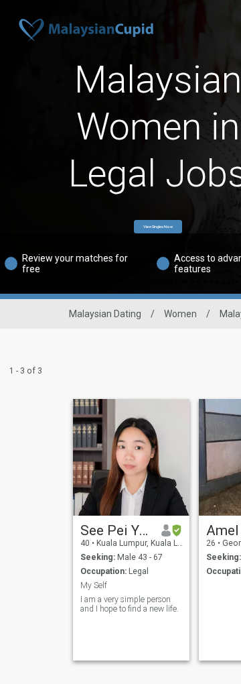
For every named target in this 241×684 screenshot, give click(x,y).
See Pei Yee (116, 530)
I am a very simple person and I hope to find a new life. (129, 604)
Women (180, 313)
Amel (222, 530)
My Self (93, 585)
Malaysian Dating (105, 313)
